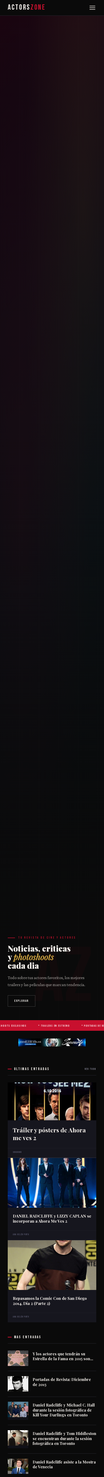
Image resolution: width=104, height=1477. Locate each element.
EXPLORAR (21, 1001)
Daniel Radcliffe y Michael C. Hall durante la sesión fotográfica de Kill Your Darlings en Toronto (64, 1410)
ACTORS (26, 7)
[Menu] (92, 8)
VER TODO (90, 1069)
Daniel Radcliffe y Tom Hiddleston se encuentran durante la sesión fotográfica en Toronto (64, 1438)
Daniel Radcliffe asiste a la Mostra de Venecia (64, 1464)
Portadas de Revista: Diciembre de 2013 (62, 1382)
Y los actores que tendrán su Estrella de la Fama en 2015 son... (63, 1356)
